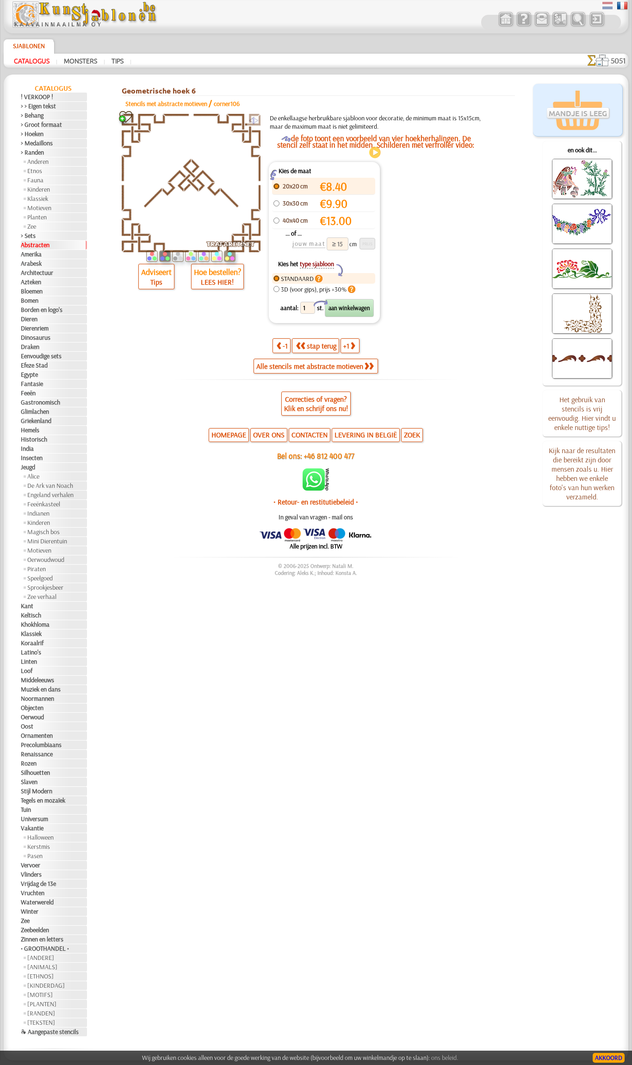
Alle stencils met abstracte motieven (309, 366)
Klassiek (37, 198)
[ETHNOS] (40, 976)
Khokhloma (35, 624)
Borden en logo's (41, 309)
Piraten (36, 569)
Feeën (28, 393)
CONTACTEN (309, 434)
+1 (346, 345)
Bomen (29, 300)
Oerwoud (32, 717)
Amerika (31, 254)
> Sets (28, 235)
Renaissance (37, 754)
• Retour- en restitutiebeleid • (315, 501)
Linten (29, 661)
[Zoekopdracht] (578, 25)
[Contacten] (542, 25)
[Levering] (560, 25)
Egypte (29, 374)
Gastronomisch (40, 402)
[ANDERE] (40, 957)
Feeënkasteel (43, 504)
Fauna (35, 180)
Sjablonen (29, 46)
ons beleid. (444, 1057)
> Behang (32, 115)
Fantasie (32, 384)
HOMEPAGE (228, 434)
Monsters (80, 60)
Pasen (35, 856)
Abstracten (35, 245)
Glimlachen (35, 411)
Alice (33, 476)
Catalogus (32, 60)
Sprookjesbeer (45, 587)
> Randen (32, 152)
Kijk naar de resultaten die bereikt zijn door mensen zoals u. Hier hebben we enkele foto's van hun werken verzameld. (582, 473)
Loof (26, 670)
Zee (31, 226)
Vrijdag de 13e (38, 883)
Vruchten (32, 893)
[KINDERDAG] (46, 985)
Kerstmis (38, 846)
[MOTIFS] (40, 994)
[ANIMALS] (42, 967)
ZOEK (412, 434)
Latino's (31, 652)
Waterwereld (37, 902)
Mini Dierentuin (47, 541)
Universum (34, 819)
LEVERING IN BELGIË (366, 434)
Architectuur (37, 272)
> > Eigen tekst (38, 106)
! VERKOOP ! (37, 97)
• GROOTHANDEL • (45, 948)
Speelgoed (40, 578)
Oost (27, 726)
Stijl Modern (36, 791)
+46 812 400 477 (329, 456)
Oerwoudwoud (45, 559)
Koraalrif (32, 643)
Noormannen (37, 698)
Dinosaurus (35, 337)
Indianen (38, 513)
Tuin (26, 809)
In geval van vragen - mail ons (316, 517)
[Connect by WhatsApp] (316, 488)
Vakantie (32, 828)
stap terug (321, 345)
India (27, 448)
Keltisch (31, 615)
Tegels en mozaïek (43, 800)
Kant (27, 606)
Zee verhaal (41, 596)
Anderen (38, 161)
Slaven (29, 782)
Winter (29, 911)
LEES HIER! (217, 281)
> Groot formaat (41, 124)
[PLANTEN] (41, 1004)
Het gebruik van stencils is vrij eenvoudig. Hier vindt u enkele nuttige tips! (582, 413)
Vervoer (30, 865)
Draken (30, 347)
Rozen (29, 763)
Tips (118, 60)
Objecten (32, 708)
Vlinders (31, 874)
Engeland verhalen (50, 495)
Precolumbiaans (41, 745)
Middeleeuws (37, 680)
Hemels (30, 430)
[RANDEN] (41, 1013)
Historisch (34, 439)
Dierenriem (35, 328)
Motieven (39, 208)
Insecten (32, 458)
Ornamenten (37, 735)
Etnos (34, 171)
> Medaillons (37, 143)
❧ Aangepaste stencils (50, 1032)
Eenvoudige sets (41, 356)
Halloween (40, 837)
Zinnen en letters (42, 939)
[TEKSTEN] (41, 1022)
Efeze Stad (34, 365)
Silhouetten (35, 772)
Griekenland (36, 421)
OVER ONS (269, 434)
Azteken (31, 282)
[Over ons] (523, 25)
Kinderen (38, 189)
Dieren (29, 319)
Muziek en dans (41, 689)
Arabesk (31, 263)
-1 (285, 345)
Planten (37, 217)
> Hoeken (32, 134)
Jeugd (28, 467)
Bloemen (32, 291)
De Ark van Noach (50, 485)
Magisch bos (43, 532)
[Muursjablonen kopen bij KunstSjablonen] (505, 25)
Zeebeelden (35, 930)
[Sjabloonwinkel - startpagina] (84, 25)
